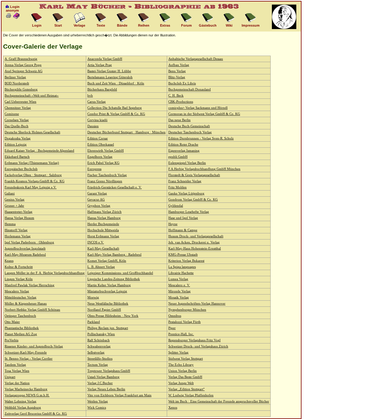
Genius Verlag (14, 199)
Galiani (10, 193)
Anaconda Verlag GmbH (104, 59)
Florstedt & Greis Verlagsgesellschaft (194, 175)
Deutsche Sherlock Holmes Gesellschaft (32, 132)
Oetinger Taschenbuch (20, 315)
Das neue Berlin (179, 120)
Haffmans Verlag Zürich (104, 211)
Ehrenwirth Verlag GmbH (105, 150)
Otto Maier (12, 322)
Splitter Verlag (178, 352)
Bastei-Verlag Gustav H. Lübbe (109, 71)
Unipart (10, 377)
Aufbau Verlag (178, 65)
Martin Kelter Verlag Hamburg (109, 285)
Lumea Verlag (178, 279)
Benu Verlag (177, 71)
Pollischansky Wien (101, 334)
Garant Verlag (97, 193)
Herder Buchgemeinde (103, 224)
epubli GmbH (178, 156)
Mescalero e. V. (179, 285)
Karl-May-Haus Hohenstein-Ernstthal (194, 248)
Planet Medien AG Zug (21, 334)
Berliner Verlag (15, 77)
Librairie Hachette (181, 273)
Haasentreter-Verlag (18, 211)
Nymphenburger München (187, 309)
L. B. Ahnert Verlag (101, 267)
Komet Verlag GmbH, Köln (106, 260)
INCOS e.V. (95, 242)
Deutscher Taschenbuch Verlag (190, 132)
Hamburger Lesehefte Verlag (188, 211)
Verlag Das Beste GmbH (185, 377)
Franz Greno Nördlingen (104, 181)
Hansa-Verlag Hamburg (104, 218)
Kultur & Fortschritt (19, 267)
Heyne (172, 224)
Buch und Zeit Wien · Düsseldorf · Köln (115, 83)
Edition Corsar (97, 138)
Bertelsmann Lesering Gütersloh (110, 77)
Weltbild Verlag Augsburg (23, 407)
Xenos (172, 407)
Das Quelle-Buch (16, 126)
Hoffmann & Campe (182, 230)
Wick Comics (96, 407)
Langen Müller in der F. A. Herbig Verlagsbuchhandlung (45, 273)
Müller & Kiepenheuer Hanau (26, 303)
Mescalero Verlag (17, 291)
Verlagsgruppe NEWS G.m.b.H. (27, 395)
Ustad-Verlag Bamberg (103, 377)
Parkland (93, 322)
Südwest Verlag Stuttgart (185, 358)
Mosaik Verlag (178, 297)
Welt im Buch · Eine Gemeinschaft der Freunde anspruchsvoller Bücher (218, 401)
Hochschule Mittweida (103, 230)
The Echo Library (181, 364)
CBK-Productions (180, 101)
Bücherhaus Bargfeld (102, 89)
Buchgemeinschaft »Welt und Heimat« (32, 95)
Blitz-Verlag (176, 77)
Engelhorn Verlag (99, 156)
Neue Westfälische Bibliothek (107, 303)
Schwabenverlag (99, 346)
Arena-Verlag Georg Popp (23, 65)
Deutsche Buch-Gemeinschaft (189, 126)
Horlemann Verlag (18, 236)
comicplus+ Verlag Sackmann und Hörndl (198, 107)
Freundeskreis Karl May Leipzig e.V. (31, 187)
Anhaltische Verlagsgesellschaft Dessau (195, 59)
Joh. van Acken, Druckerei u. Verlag (194, 242)
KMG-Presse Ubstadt (183, 254)
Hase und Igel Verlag (183, 218)
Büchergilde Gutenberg (21, 89)
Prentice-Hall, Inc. (181, 334)
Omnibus (174, 315)
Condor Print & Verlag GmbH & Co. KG (116, 114)
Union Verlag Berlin (182, 371)
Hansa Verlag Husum (19, 218)
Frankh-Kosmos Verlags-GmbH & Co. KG (34, 181)
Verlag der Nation (17, 383)
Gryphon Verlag (98, 205)
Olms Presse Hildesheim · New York (112, 315)
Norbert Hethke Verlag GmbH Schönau (32, 309)
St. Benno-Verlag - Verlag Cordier (29, 358)
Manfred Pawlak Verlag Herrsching (29, 285)
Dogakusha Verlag (18, 138)
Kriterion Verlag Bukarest (186, 260)
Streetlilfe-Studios (99, 358)
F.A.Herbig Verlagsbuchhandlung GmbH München (204, 169)
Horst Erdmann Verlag (103, 236)
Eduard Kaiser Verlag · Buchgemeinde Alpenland (39, 150)
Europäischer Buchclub (21, 169)
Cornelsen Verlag (17, 120)
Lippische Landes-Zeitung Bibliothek (113, 279)
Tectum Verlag (97, 364)
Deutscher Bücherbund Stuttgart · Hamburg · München (126, 132)
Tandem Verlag (15, 364)
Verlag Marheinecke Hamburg (26, 389)
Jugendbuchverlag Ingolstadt (25, 248)
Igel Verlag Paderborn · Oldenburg (29, 242)
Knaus (9, 260)
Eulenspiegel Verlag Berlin (187, 163)
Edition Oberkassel (100, 144)
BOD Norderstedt (17, 83)
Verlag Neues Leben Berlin (106, 389)
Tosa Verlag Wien (17, 371)
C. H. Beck (176, 95)
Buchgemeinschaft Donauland (189, 89)
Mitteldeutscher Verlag (20, 297)
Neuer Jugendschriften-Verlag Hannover (196, 303)
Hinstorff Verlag (16, 230)
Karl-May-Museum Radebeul (25, 254)
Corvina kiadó (97, 120)
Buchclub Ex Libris (182, 83)
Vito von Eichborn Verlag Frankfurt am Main (119, 395)
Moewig (93, 297)
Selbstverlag (95, 352)
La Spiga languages (182, 267)
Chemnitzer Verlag (18, 107)
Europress (94, 169)
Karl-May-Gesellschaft (103, 248)
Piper (172, 328)
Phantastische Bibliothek (22, 328)
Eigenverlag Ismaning (183, 150)
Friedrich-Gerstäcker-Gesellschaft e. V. (114, 187)
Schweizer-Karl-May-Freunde (26, 352)
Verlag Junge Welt (181, 383)
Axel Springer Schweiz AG (23, 71)
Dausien (93, 126)
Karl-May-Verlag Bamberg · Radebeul (114, 254)
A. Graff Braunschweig (21, 59)
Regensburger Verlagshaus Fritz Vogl (194, 340)
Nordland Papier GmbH (104, 309)
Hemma (10, 224)
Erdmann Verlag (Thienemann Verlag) (32, 163)
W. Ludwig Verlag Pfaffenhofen (191, 395)
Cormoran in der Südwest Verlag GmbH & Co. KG (204, 114)
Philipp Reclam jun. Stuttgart (107, 328)
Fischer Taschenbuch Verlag (107, 175)
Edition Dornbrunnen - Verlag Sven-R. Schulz (201, 138)
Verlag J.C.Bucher (100, 383)
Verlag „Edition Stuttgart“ (186, 389)
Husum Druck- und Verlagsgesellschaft (195, 236)
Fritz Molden (177, 187)
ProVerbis (11, 340)
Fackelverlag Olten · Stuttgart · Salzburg (33, 175)
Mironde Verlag (179, 291)
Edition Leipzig (16, 144)
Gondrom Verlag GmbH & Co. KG (193, 199)
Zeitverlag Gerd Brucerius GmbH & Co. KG (36, 413)
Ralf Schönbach (98, 340)
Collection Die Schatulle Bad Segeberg (114, 107)
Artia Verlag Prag (99, 65)
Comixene (12, 114)
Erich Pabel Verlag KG (103, 163)
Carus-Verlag (96, 101)
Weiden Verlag (97, 401)
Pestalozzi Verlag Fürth (184, 322)
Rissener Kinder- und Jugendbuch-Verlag (34, 346)
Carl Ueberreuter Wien (20, 101)
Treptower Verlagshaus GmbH (108, 371)
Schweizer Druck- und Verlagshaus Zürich (198, 346)
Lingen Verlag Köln (19, 279)
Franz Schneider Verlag (184, 181)
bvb (90, 95)
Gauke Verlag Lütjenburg (186, 193)
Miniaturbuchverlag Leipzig (107, 291)
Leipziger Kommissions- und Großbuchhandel (120, 273)
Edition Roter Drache (183, 144)
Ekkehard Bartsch (17, 156)
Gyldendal (175, 205)
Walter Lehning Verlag (20, 401)
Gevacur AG (96, 199)
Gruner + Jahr (14, 205)
